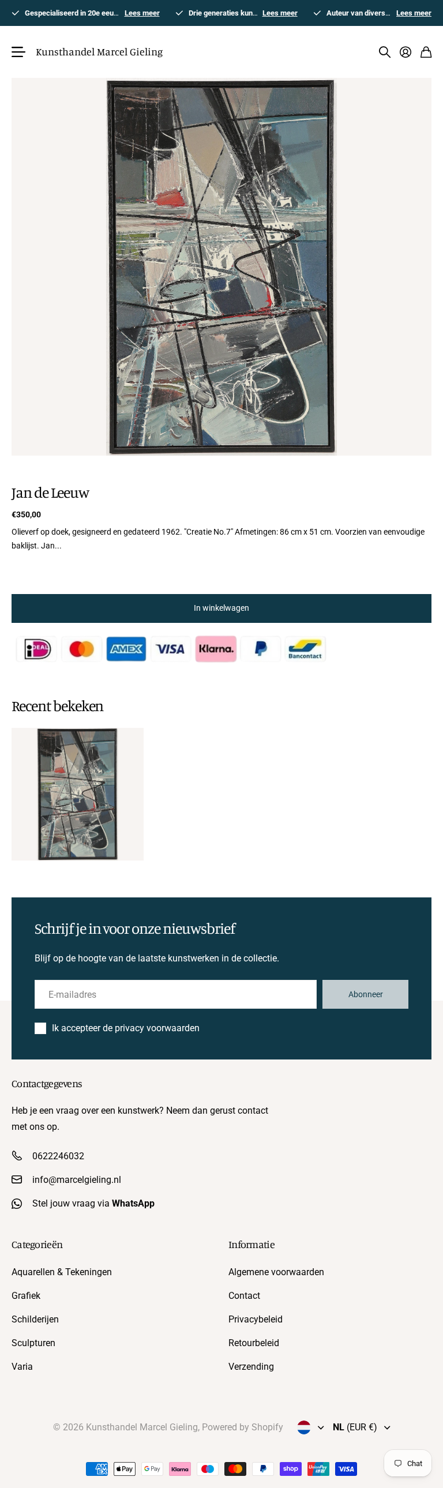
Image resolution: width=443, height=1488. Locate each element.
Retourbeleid (253, 1342)
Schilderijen (35, 1319)
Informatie (251, 1244)
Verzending (251, 1366)
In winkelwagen (221, 608)
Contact (244, 1295)
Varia (22, 1366)
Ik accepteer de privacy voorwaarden (126, 1028)
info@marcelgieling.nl (76, 1179)
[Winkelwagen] (426, 52)
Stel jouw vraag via (93, 1203)
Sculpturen (33, 1342)
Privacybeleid (255, 1319)
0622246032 (58, 1156)
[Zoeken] (385, 52)
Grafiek (26, 1295)
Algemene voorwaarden (276, 1272)
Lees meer (142, 13)
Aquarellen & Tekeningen (62, 1272)
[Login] (405, 52)
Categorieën (37, 1244)
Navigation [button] (18, 51)
